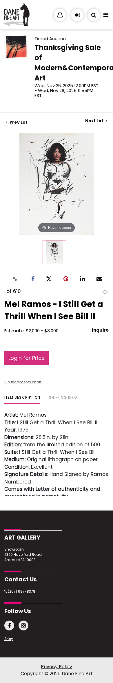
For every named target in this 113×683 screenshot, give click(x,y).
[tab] (22, 400)
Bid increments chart (22, 382)
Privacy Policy (56, 666)
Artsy (8, 638)
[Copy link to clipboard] (15, 278)
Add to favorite (105, 291)
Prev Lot (18, 122)
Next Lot (94, 120)
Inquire (100, 330)
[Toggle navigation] (105, 16)
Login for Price (26, 358)
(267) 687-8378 (21, 591)
